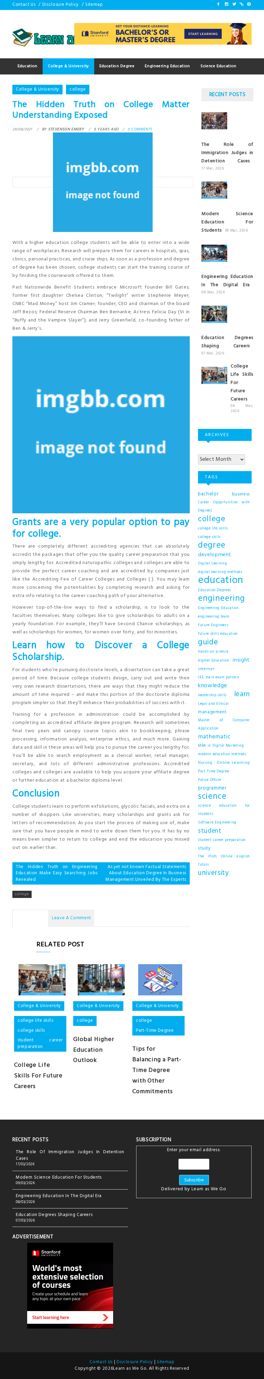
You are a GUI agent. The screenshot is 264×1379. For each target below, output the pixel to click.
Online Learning (233, 762)
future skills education (218, 634)
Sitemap (94, 4)
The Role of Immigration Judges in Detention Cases (227, 153)
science (212, 797)
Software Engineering (217, 823)
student (210, 831)
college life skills (35, 1020)
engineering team (213, 617)
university (213, 873)
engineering (221, 599)
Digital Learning (212, 563)
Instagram (226, 4)
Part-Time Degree (155, 1030)
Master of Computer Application (224, 724)
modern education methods (222, 754)
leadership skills (212, 695)
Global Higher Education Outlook (93, 1050)
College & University (37, 89)
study (204, 848)
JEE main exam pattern (218, 677)
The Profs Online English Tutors (224, 861)
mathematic (214, 737)
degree (212, 545)
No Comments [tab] (30, 918)
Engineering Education (218, 608)
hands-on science (213, 652)
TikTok (241, 4)
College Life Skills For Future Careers (38, 1075)
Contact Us (24, 4)
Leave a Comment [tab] (71, 918)
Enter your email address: (194, 1170)
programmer (212, 788)
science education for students (224, 810)
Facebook (219, 4)
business (241, 494)
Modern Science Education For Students (227, 222)
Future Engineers (213, 625)
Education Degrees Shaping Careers (227, 342)
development (214, 555)
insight (241, 660)
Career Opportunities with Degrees (224, 507)
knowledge (212, 686)
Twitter (234, 4)
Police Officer (210, 780)
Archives (207, 450)
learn (242, 694)
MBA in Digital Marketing (221, 746)
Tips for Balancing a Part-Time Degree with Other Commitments (157, 1070)
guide (208, 642)
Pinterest (248, 4)
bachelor (208, 494)
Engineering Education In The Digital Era (227, 281)
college (77, 89)
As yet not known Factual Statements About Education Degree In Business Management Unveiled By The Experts (146, 873)
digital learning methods (220, 572)
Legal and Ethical (213, 704)
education (220, 580)
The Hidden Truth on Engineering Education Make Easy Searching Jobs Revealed (57, 873)
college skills (31, 1030)
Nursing (205, 763)
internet (206, 669)
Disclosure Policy (60, 4)
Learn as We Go (209, 1189)
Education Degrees (214, 590)
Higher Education (213, 661)
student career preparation (40, 1043)
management (212, 712)
